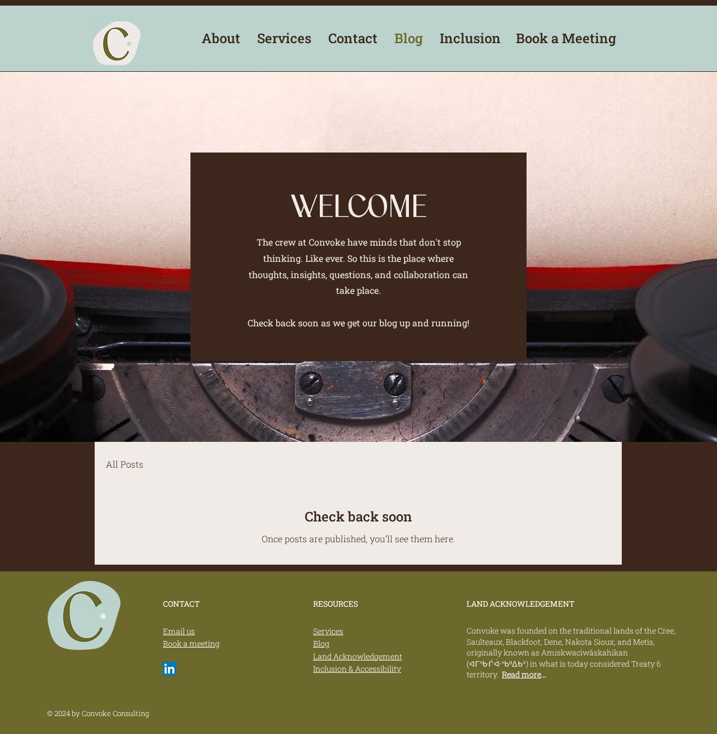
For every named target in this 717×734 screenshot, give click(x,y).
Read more (521, 674)
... (543, 674)
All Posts (124, 464)
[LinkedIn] (169, 669)
